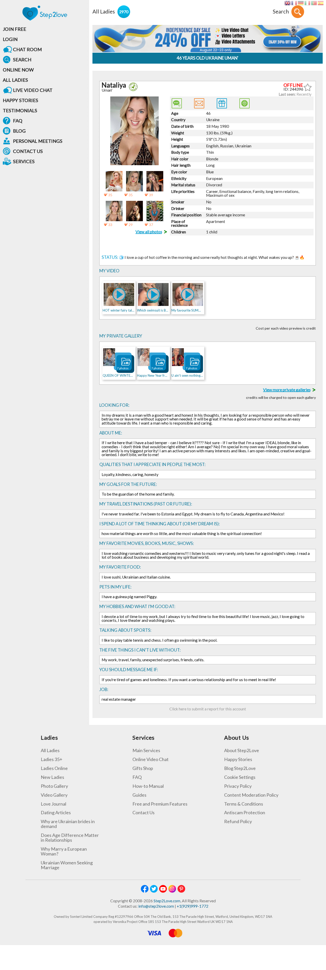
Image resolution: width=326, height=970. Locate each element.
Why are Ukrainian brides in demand (68, 824)
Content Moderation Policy (251, 795)
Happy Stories (238, 759)
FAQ (17, 120)
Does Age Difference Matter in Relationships (70, 837)
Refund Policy (238, 821)
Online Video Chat (150, 759)
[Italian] (307, 3)
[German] (301, 3)
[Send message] (199, 103)
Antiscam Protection (244, 812)
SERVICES (24, 161)
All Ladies (50, 750)
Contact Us (143, 812)
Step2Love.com (167, 900)
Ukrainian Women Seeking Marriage (67, 865)
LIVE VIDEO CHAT (32, 90)
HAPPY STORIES (20, 100)
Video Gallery (54, 795)
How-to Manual (148, 786)
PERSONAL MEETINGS (37, 141)
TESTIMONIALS (20, 110)
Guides (139, 795)
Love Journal (53, 804)
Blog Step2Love (240, 768)
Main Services (146, 750)
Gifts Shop (142, 768)
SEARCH (22, 59)
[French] (294, 3)
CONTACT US (28, 151)
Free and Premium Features (159, 804)
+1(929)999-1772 (192, 906)
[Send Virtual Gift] (244, 103)
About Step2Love (241, 750)
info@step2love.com (156, 906)
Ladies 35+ (51, 759)
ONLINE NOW (18, 70)
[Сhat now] (177, 103)
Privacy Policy (238, 786)
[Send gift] (222, 103)
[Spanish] (320, 3)
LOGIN (10, 39)
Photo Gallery (54, 786)
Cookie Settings (239, 777)
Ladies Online (54, 768)
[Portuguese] (314, 3)
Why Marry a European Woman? (64, 851)
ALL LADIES (15, 80)
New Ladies (52, 777)
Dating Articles (56, 812)
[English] (287, 3)
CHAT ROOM (27, 49)
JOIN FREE (14, 29)
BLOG (19, 131)
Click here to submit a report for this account (207, 709)
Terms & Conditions (243, 804)
